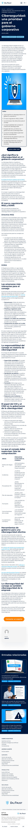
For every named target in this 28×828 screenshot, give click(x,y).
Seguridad (20, 36)
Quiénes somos (6, 741)
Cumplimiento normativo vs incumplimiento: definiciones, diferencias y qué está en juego (14, 677)
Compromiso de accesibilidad (10, 765)
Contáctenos (5, 746)
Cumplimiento (6, 762)
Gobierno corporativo (9, 36)
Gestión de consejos (7, 774)
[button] (25, 3)
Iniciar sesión (5, 751)
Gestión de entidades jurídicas (10, 778)
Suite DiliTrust (6, 772)
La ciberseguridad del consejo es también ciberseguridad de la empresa (13, 142)
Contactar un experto (14, 619)
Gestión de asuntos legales (9, 777)
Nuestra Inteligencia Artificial (10, 742)
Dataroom (4, 780)
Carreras (4, 744)
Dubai (18, 809)
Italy (24, 809)
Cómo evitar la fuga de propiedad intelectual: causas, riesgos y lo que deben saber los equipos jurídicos (12, 727)
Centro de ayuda (6, 757)
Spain (21, 809)
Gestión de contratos (8, 775)
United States (9, 809)
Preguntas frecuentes (8, 760)
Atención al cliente (7, 759)
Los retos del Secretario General (10, 572)
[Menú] (21, 3)
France (4, 809)
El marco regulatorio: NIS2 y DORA (13, 118)
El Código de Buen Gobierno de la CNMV (13, 179)
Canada (14, 809)
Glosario (4, 681)
